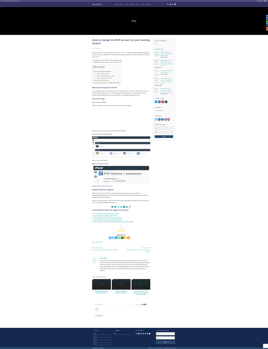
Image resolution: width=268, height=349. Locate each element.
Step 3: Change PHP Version (104, 78)
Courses (95, 341)
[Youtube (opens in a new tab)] (175, 4)
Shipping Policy (167, 348)
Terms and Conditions (158, 348)
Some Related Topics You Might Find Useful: (107, 82)
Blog (115, 333)
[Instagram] (162, 119)
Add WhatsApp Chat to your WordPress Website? (101, 292)
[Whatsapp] (119, 237)
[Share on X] (156, 101)
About (94, 336)
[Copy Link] (125, 237)
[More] (128, 237)
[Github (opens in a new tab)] (261, 1)
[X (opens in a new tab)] (167, 4)
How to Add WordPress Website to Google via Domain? (108, 219)
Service (94, 338)
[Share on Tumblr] (166, 101)
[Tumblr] (122, 237)
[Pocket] (267, 28)
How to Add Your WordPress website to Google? (106, 213)
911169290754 (5, 1)
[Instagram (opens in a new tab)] (258, 1)
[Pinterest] (145, 333)
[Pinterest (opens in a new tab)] (256, 1)
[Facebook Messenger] (267, 24)
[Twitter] (113, 237)
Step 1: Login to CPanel (103, 73)
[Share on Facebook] (159, 101)
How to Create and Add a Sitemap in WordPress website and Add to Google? (114, 221)
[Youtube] (168, 119)
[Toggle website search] (152, 4)
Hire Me (95, 343)
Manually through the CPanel (102, 71)
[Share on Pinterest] (162, 101)
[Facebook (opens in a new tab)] (170, 4)
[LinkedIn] (165, 119)
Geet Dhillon (97, 4)
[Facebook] (110, 237)
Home (94, 333)
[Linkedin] (116, 237)
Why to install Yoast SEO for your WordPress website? (108, 217)
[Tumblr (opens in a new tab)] (259, 1)
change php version (98, 242)
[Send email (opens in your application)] (263, 1)
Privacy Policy (150, 348)
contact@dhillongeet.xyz (14, 1)
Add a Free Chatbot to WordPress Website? (121, 292)
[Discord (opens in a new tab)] (266, 1)
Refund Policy (173, 348)
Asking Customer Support (101, 80)
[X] (156, 119)
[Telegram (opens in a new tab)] (264, 1)
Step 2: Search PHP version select (106, 76)
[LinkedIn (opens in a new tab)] (172, 4)
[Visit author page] (95, 260)
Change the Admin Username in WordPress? (105, 215)
